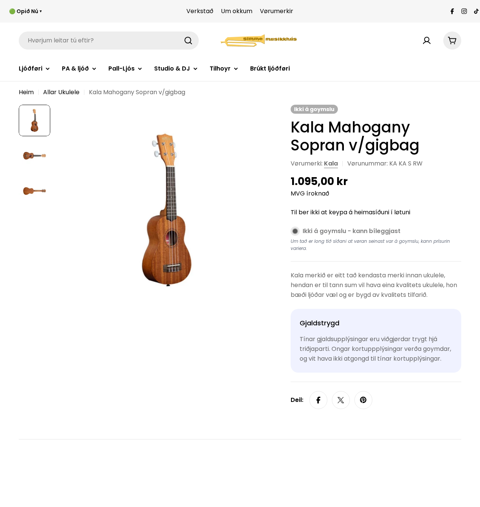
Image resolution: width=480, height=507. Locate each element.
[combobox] (109, 41)
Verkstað (199, 11)
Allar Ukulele (61, 92)
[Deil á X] (341, 400)
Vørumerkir (276, 11)
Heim (26, 92)
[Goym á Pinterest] (363, 400)
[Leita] (188, 40)
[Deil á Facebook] (318, 400)
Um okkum (236, 11)
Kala (331, 163)
